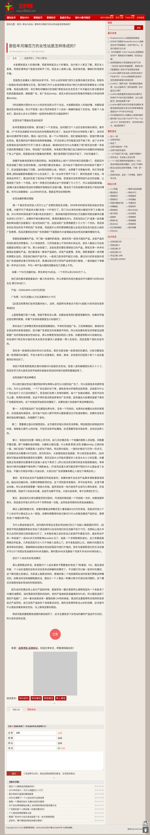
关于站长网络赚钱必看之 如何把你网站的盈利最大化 (33, 805)
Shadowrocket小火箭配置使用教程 (124, 38)
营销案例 (132, 196)
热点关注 (114, 224)
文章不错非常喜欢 (118, 150)
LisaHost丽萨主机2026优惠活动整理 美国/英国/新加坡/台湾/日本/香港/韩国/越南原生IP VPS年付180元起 (126, 108)
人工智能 (114, 189)
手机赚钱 (132, 199)
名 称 (10, 733)
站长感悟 (132, 213)
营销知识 (51, 17)
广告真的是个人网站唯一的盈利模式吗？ (27, 809)
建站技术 (11, 17)
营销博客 (132, 220)
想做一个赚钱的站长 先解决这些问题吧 (26, 801)
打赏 (55, 634)
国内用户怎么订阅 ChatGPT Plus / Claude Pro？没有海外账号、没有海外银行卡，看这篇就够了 (127, 122)
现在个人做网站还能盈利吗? (22, 786)
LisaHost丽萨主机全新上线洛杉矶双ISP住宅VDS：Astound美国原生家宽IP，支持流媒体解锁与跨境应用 (127, 76)
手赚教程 (114, 206)
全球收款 (140, 17)
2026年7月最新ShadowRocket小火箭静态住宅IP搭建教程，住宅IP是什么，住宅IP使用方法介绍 (126, 45)
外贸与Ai (114, 231)
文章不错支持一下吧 (118, 147)
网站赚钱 (36, 698)
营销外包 (114, 220)
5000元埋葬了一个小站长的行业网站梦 (26, 798)
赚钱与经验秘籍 (135, 189)
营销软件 (132, 206)
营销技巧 (38, 17)
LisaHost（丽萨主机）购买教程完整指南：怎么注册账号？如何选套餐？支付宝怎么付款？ (126, 87)
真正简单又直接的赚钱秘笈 (21, 794)
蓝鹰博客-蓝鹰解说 (23, 7)
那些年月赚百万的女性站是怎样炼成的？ (43, 46)
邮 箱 (10, 738)
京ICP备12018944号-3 (55, 828)
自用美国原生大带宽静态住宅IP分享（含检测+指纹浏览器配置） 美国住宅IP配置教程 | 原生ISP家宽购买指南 (126, 66)
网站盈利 (24, 698)
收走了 (113, 143)
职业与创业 (28, 24)
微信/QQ (131, 829)
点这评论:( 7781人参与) (35, 58)
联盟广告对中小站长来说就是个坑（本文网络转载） (32, 817)
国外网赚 (132, 227)
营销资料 (114, 210)
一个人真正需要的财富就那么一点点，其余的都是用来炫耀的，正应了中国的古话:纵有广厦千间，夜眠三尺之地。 (126, 164)
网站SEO (24, 17)
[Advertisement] (94, 7)
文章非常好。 (116, 140)
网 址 (10, 743)
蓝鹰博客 (27, 828)
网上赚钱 (60, 698)
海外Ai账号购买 (82, 17)
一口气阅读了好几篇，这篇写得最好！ (126, 154)
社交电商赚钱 (116, 227)
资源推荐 (132, 217)
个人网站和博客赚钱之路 (20, 813)
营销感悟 (132, 224)
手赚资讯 (132, 203)
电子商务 (114, 213)
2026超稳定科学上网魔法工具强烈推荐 (126, 115)
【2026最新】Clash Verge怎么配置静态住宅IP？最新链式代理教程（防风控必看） (127, 55)
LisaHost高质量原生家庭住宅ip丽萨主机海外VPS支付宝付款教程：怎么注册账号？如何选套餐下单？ (126, 97)
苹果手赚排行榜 (116, 203)
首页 (19, 24)
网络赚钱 (48, 698)
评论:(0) (16, 709)
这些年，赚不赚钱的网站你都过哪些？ (26, 820)
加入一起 (114, 136)
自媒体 (113, 217)
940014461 (139, 829)
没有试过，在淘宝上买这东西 (122, 157)
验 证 (10, 748)
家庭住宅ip (65, 17)
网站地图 (68, 828)
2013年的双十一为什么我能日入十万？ (26, 790)
